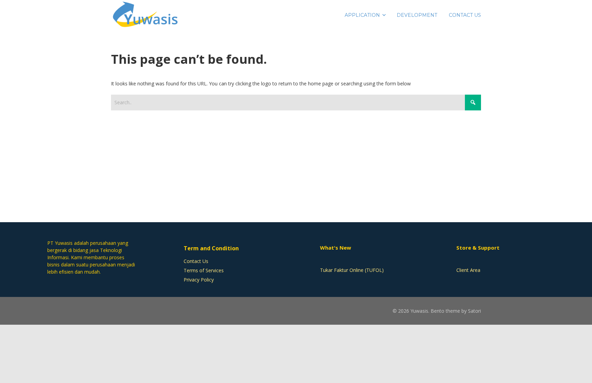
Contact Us (196, 261)
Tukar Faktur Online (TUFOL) (352, 270)
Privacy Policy (199, 279)
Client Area (468, 270)
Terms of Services (204, 270)
